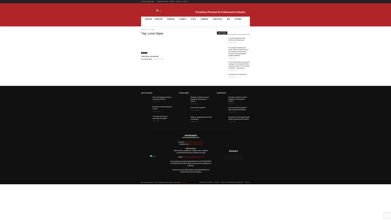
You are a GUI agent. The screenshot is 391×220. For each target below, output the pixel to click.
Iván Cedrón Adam (146, 59)
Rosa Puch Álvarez (195, 144)
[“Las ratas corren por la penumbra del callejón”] (146, 118)
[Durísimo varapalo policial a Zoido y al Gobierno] (184, 119)
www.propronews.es (190, 137)
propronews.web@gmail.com (193, 157)
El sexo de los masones (198, 107)
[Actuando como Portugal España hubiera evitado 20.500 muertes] (222, 119)
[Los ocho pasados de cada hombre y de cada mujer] (222, 40)
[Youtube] (248, 1)
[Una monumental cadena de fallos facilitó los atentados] (222, 110)
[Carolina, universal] (157, 45)
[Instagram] (242, 1)
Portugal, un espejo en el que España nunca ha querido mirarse (200, 99)
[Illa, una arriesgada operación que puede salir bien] (146, 99)
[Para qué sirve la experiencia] (222, 76)
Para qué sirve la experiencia (237, 74)
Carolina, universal (149, 56)
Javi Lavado (184, 182)
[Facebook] (239, 1)
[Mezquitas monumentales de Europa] (146, 109)
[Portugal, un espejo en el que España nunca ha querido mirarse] (184, 99)
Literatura (144, 53)
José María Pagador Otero (194, 142)
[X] (245, 1)
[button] (146, 23)
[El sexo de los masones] (184, 110)
